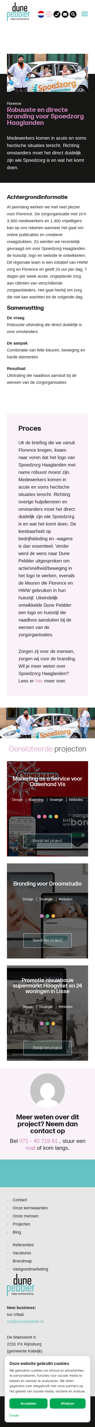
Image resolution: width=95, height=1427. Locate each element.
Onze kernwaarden (30, 1208)
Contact (20, 1200)
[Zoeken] (73, 14)
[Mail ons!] (65, 14)
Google (14, 1415)
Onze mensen (26, 1216)
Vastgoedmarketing (30, 1269)
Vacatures (22, 1253)
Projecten (21, 1224)
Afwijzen (67, 1403)
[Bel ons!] (56, 14)
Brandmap (22, 1261)
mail (30, 1148)
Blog (17, 1232)
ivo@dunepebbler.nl (25, 1321)
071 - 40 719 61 (38, 1141)
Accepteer (28, 1403)
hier (39, 680)
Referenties (23, 1245)
